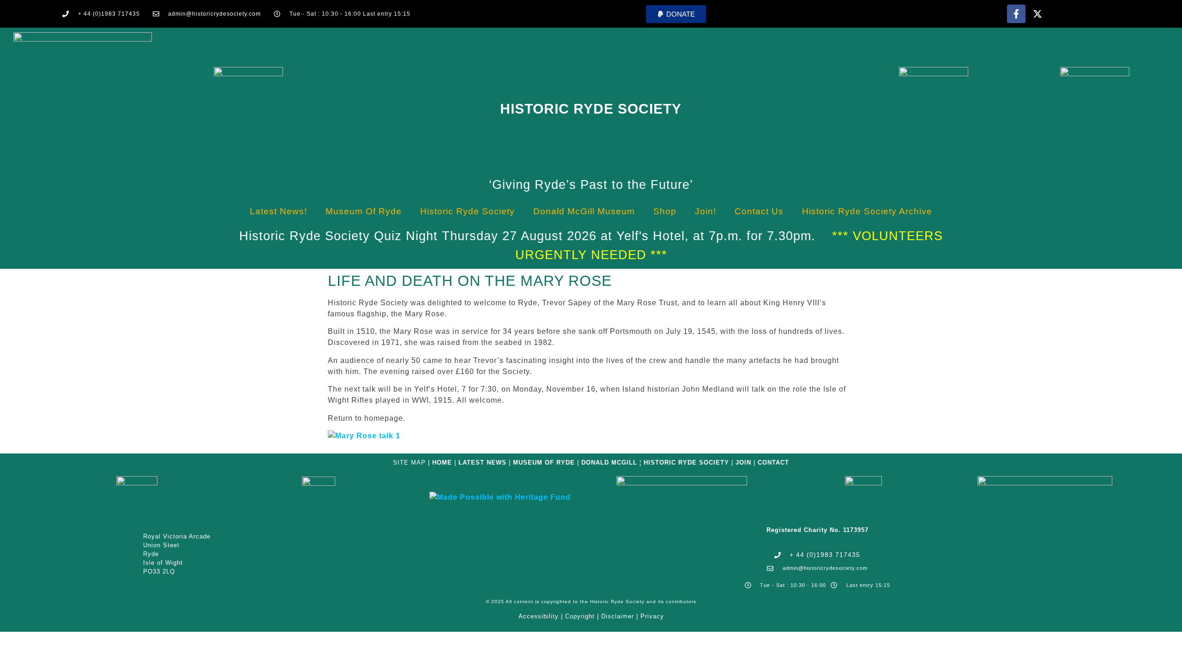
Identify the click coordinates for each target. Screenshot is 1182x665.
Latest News (482, 462)
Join (743, 462)
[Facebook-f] (1016, 14)
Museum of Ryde (364, 211)
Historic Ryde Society (590, 108)
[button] (676, 14)
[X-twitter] (1037, 14)
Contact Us (759, 211)
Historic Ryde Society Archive (867, 211)
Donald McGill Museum (584, 211)
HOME (442, 462)
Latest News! (278, 211)
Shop (664, 211)
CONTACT (773, 462)
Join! (705, 211)
